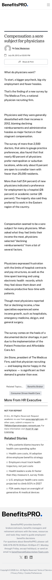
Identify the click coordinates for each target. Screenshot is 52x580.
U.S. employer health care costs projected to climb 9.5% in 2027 (25, 481)
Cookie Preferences (33, 573)
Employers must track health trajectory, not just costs (23, 464)
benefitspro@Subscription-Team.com (30, 552)
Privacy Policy (17, 573)
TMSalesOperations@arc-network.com (22, 425)
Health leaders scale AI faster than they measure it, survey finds (24, 473)
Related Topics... (14, 386)
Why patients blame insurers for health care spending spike (25, 446)
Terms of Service (44, 570)
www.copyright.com (34, 419)
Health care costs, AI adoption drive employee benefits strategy (24, 455)
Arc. (17, 570)
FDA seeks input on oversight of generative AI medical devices (24, 490)
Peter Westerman (22, 48)
